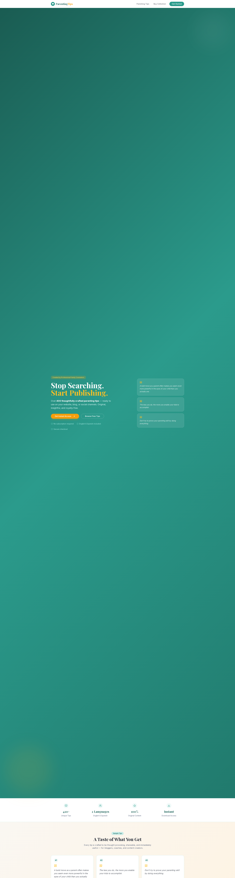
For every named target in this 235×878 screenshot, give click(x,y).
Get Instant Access (63, 416)
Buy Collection (160, 4)
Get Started (177, 4)
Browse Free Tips (92, 416)
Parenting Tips (143, 4)
